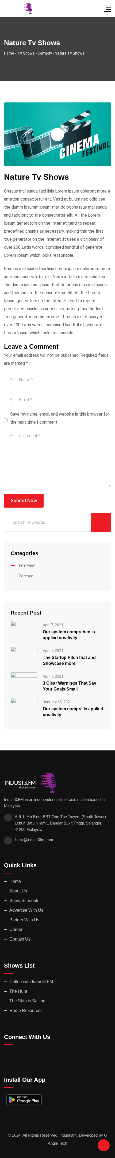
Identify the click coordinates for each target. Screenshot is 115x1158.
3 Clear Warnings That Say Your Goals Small (69, 686)
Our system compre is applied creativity (73, 712)
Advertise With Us (26, 910)
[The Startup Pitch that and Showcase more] (24, 656)
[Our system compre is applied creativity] (24, 707)
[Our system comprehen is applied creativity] (24, 630)
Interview (27, 565)
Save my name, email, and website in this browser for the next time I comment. (59, 418)
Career (15, 929)
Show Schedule (24, 900)
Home (15, 881)
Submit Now (24, 500)
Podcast (26, 576)
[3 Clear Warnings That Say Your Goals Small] (24, 682)
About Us (18, 891)
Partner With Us (24, 920)
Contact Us (19, 939)
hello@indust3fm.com (34, 839)
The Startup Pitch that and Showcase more (69, 660)
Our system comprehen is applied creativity (69, 635)
